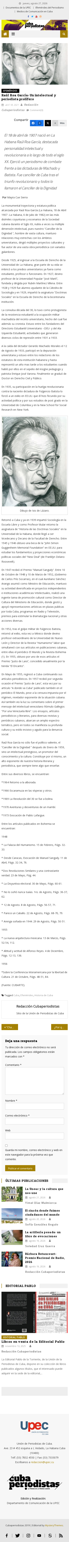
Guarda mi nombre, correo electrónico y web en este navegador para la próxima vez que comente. (33, 1154)
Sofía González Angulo (41, 1224)
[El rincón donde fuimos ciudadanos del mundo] (12, 1215)
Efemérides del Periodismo (50, 7)
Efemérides (26, 995)
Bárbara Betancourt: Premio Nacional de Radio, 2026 (45, 1258)
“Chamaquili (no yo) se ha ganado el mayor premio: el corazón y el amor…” (12, 1027)
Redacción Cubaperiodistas (37, 1006)
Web (7, 1130)
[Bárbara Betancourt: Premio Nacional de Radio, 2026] (12, 1259)
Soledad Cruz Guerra (40, 1246)
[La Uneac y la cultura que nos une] (12, 1194)
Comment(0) (36, 110)
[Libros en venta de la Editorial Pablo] (34, 1312)
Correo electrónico (17, 1115)
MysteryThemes (54, 1525)
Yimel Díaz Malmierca (41, 1203)
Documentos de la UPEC (18, 7)
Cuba (16, 995)
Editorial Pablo (21, 1286)
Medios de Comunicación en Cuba (35, 11)
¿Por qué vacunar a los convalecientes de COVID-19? (61, 1027)
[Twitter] (48, 123)
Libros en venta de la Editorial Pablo (33, 1341)
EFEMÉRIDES (10, 90)
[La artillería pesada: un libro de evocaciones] (12, 1237)
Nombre (11, 1100)
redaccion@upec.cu (42, 1462)
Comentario (13, 1065)
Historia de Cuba (43, 995)
